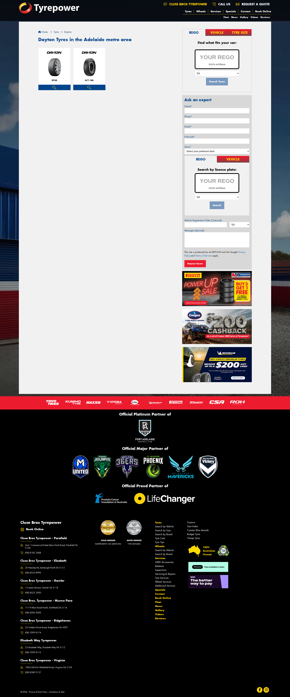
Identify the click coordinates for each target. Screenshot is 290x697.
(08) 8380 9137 (33, 672)
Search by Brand (163, 534)
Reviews (265, 17)
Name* (188, 106)
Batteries (159, 566)
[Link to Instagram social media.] (266, 690)
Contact (245, 11)
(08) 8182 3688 (33, 552)
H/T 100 (89, 80)
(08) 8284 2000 (33, 612)
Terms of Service (203, 255)
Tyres (188, 11)
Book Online (263, 11)
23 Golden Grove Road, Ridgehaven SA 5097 (46, 627)
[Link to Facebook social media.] (260, 690)
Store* (187, 147)
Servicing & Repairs (165, 574)
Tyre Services (162, 577)
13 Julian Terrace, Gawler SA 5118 (41, 587)
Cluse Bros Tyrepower (187, 4)
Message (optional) (194, 230)
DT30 (54, 80)
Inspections (160, 570)
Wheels (201, 11)
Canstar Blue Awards (198, 530)
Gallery (244, 17)
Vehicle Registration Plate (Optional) (203, 220)
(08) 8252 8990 (33, 572)
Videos (254, 17)
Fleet (226, 17)
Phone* (188, 116)
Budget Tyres (193, 534)
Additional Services (165, 585)
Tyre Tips (159, 542)
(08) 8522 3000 (33, 592)
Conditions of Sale (56, 692)
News (234, 17)
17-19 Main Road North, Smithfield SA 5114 (46, 607)
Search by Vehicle (164, 526)
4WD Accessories (164, 562)
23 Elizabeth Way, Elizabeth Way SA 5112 (45, 647)
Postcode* (189, 136)
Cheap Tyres (193, 538)
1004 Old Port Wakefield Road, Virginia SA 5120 (48, 667)
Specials (231, 11)
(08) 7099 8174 (33, 632)
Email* (188, 126)
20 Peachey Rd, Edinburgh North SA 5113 (45, 567)
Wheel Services (163, 581)
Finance (191, 522)
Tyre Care (160, 538)
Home (44, 32)
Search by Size (163, 530)
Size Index (192, 526)
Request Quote (195, 263)
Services (216, 11)
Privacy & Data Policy (38, 692)
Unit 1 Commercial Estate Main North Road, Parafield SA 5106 (51, 546)
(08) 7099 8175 (33, 652)
